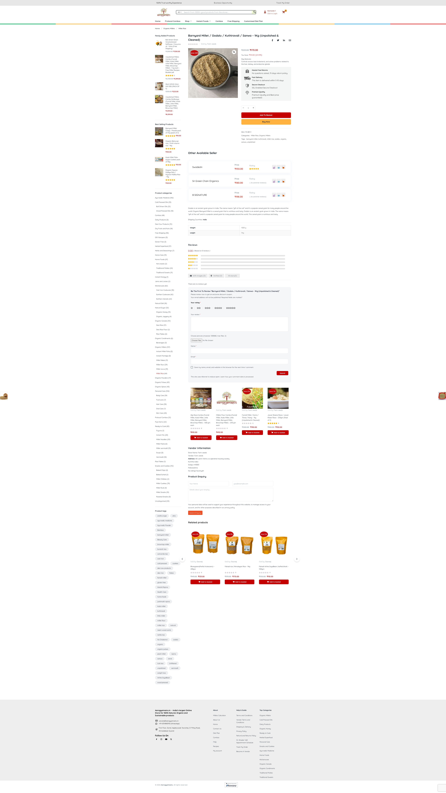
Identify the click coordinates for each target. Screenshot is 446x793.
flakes (171, 573)
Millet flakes (160, 360)
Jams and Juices (161, 281)
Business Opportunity (223, 3)
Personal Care (160, 391)
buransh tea (161, 549)
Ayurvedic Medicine (162, 198)
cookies (175, 563)
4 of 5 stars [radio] (219, 308)
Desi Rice (159, 325)
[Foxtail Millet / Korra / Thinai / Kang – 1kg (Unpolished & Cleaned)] (252, 398)
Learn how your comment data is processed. (237, 377)
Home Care (159, 255)
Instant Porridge (162, 356)
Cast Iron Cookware (163, 290)
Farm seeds (211, 44)
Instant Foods (202, 21)
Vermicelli (159, 457)
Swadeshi (197, 167)
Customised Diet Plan (253, 21)
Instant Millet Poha (163, 351)
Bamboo (160, 530)
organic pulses (162, 649)
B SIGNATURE (199, 195)
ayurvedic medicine (164, 521)
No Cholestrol (162, 640)
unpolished (251, 142)
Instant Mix (160, 435)
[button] (287, 12)
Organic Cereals (161, 321)
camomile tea (162, 554)
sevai (170, 659)
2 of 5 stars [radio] (199, 308)
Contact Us (217, 729)
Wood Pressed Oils (163, 211)
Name (193, 346)
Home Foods (160, 259)
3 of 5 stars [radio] (208, 308)
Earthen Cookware (163, 294)
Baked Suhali (161, 475)
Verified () (217, 276)
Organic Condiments (162, 338)
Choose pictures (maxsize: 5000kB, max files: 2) (208, 336)
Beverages (160, 343)
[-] (243, 108)
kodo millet (161, 606)
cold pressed (162, 563)
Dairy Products (160, 220)
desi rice (160, 573)
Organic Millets (169, 28)
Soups (158, 453)
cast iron (160, 559)
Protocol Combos (172, 21)
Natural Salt (159, 303)
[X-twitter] (171, 739)
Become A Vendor (243, 751)
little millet (161, 616)
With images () (199, 276)
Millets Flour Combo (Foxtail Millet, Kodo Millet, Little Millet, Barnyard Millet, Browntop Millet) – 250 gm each (226, 420)
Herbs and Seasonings (163, 251)
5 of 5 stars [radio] (231, 308)
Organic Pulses (160, 382)
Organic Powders (161, 378)
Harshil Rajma (162, 587)
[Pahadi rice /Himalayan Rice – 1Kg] (239, 545)
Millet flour (160, 365)
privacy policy (230, 508)
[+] (253, 108)
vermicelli (174, 668)
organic (283, 139)
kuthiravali (262, 139)
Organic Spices (160, 387)
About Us (216, 720)
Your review (195, 314)
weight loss (161, 673)
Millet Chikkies (161, 479)
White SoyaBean (163, 678)
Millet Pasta (160, 444)
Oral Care (159, 409)
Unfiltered (172, 663)
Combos (219, 21)
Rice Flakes (160, 334)
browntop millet (163, 544)
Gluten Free (159, 242)
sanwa (243, 142)
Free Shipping (233, 21)
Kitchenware (159, 286)
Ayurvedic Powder (164, 525)
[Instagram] (161, 739)
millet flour (161, 621)
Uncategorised (160, 501)
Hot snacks (160, 264)
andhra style (162, 516)
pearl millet (161, 654)
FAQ (214, 742)
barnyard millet (252, 139)
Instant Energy (160, 277)
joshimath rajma (163, 601)
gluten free (161, 582)
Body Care (160, 395)
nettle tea (161, 635)
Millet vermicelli (162, 448)
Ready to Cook (160, 426)
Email (193, 357)
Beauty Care (162, 540)
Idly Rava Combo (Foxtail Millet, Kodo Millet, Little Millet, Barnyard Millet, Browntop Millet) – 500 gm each (200, 420)
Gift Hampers (160, 237)
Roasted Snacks (162, 497)
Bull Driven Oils (161, 206)
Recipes (216, 746)
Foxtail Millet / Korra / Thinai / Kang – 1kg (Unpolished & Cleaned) (250, 417)
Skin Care (159, 413)
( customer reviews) (258, 183)
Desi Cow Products (162, 224)
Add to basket (266, 115)
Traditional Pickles (162, 268)
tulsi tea (160, 663)
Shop (187, 21)
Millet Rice (182, 28)
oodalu (277, 139)
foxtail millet (161, 578)
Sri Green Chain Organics (205, 181)
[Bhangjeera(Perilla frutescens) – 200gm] (205, 545)
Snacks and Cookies (162, 466)
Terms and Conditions (244, 715)
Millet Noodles (161, 439)
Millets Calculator (219, 715)
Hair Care (159, 404)
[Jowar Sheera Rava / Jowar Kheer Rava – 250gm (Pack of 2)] (278, 398)
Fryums (159, 431)
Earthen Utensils (162, 299)
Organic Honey (161, 312)
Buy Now (266, 122)
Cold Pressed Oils (161, 202)
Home (157, 21)
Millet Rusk (160, 488)
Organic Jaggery (162, 316)
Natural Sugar (160, 308)
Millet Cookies (161, 483)
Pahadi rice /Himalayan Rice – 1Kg (237, 566)
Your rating (196, 303)
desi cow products (164, 568)
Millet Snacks (161, 492)
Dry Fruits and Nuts (162, 228)
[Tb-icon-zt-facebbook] (156, 739)
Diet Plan (216, 733)
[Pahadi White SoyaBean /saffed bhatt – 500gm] (274, 545)
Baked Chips (160, 470)
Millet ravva (160, 369)
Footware (159, 400)
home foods (161, 597)
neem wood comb (164, 630)
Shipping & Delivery (243, 727)
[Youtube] (166, 739)
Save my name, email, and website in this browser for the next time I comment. (224, 367)
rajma (173, 654)
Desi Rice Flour (161, 330)
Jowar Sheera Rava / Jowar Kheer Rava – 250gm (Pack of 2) (278, 417)
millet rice (270, 139)
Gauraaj (200, 562)
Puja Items (159, 422)
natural (173, 625)
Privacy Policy (241, 731)
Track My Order (283, 3)
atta (173, 516)
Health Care (161, 592)
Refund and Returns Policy (246, 736)
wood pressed (162, 682)
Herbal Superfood (161, 246)
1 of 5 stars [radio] (193, 308)
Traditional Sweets (163, 272)
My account (217, 751)
